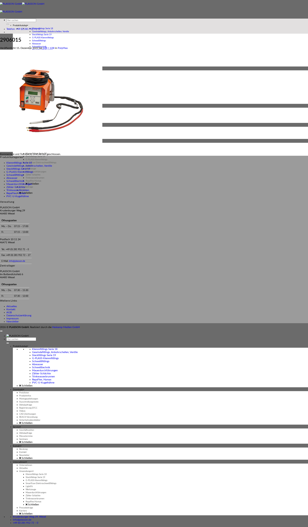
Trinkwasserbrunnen (17, 190)
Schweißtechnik (15, 181)
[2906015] (51, 151)
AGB (9, 312)
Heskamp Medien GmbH (66, 327)
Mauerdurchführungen (19, 184)
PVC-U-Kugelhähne (17, 196)
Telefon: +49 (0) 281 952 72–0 (23, 29)
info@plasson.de (17, 261)
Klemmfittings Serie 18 (19, 163)
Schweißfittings (15, 175)
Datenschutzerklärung (18, 315)
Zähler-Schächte (15, 187)
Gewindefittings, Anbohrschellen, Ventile (29, 166)
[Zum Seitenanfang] (1, 331)
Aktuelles (11, 306)
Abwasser (11, 178)
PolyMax (63, 48)
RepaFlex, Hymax (16, 193)
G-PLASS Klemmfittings (19, 172)
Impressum (12, 318)
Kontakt (10, 309)
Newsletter (12, 321)
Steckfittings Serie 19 (18, 169)
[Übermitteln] (7, 24)
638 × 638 (48, 48)
